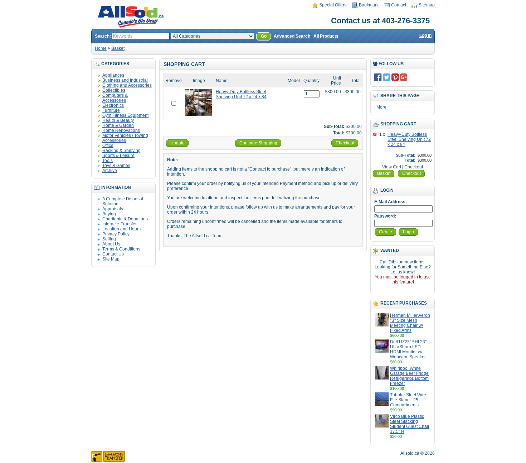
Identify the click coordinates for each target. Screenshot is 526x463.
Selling (109, 239)
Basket (118, 48)
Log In (425, 35)
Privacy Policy (116, 234)
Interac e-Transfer (119, 223)
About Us (111, 244)
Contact (398, 5)
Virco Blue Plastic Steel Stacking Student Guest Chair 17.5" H (409, 424)
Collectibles (113, 90)
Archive (109, 170)
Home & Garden (118, 125)
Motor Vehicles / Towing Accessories (125, 138)
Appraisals (112, 208)
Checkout (413, 167)
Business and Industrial (125, 80)
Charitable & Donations (125, 218)
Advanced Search (292, 36)
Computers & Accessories (115, 98)
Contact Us (113, 254)
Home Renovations (121, 130)
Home (101, 48)
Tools (107, 160)
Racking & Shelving (121, 150)
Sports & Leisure (118, 155)
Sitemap (427, 5)
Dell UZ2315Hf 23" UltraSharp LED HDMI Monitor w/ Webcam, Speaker (408, 349)
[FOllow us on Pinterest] (395, 77)
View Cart (391, 167)
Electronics (113, 105)
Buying (109, 213)
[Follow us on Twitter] (386, 77)
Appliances (113, 75)
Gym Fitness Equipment (125, 115)
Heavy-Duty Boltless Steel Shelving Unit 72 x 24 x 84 (409, 139)
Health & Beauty (118, 120)
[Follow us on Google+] (404, 77)
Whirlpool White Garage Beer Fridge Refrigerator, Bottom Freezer (409, 376)
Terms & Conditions (121, 249)
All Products (326, 36)
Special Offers (332, 5)
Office (107, 145)
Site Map (111, 259)
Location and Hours (121, 228)
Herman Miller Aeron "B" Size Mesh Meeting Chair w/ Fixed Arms (410, 323)
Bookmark (369, 5)
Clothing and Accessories (127, 85)
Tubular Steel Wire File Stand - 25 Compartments (408, 399)
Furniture (111, 110)
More (381, 107)
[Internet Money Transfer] (108, 460)
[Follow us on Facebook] (378, 77)
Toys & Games (116, 165)
